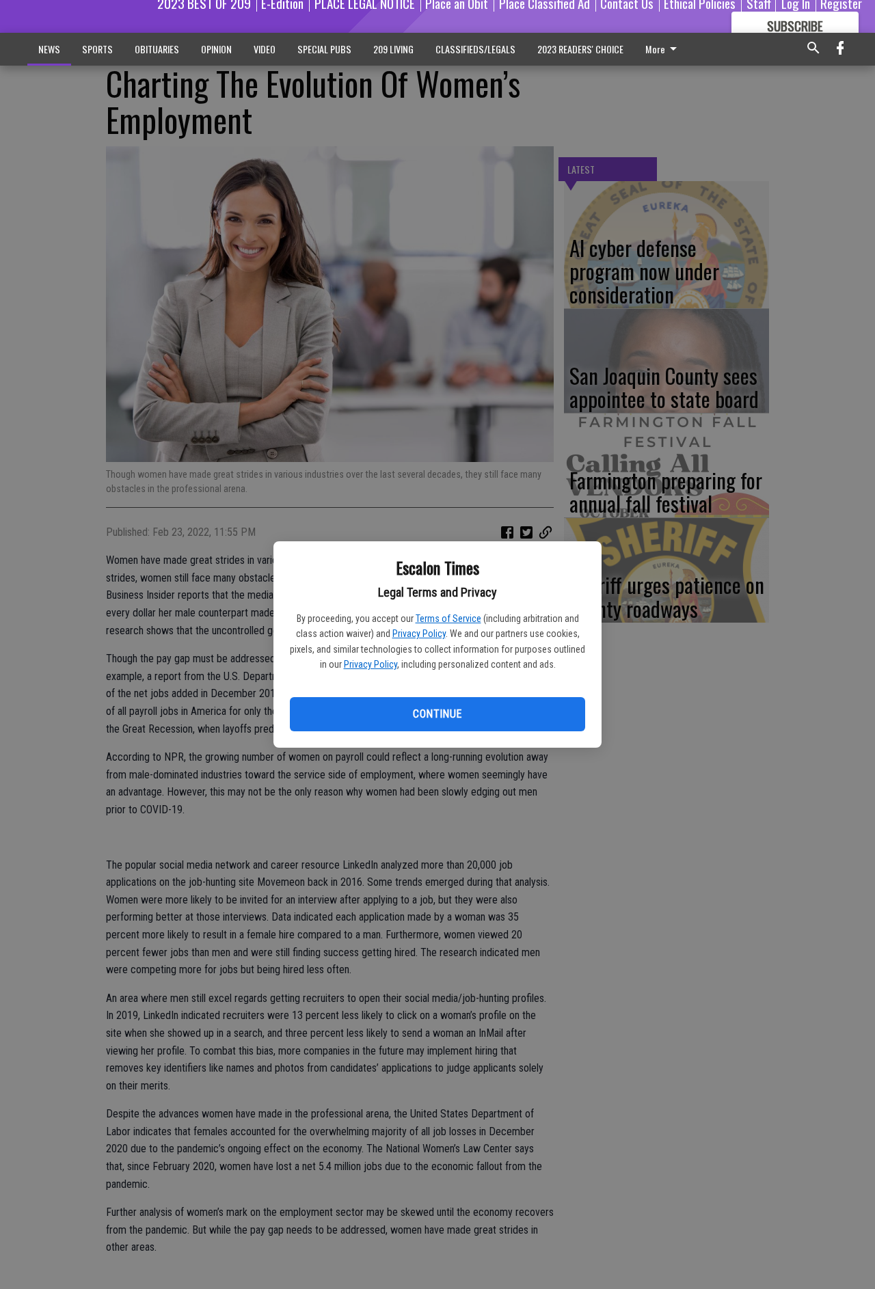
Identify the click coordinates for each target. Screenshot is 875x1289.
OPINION (216, 49)
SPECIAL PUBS (324, 49)
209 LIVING (393, 49)
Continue (437, 713)
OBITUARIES (157, 49)
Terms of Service (448, 618)
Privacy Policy (419, 633)
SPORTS (97, 49)
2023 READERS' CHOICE (580, 49)
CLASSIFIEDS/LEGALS (475, 49)
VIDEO (264, 49)
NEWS (49, 49)
